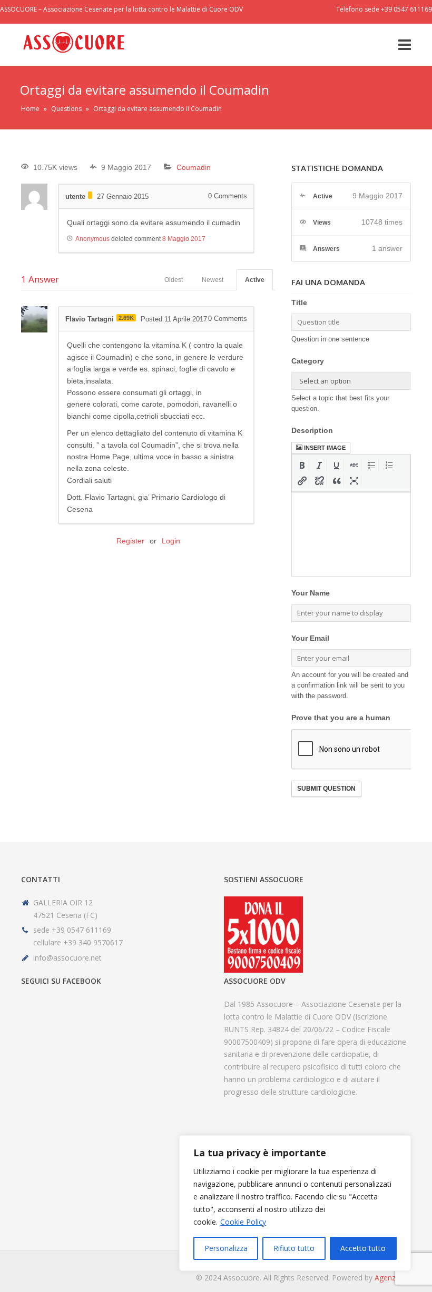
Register (130, 541)
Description (312, 430)
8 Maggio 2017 (183, 239)
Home (30, 108)
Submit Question (326, 788)
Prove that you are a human (340, 717)
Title (299, 302)
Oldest (173, 280)
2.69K (126, 318)
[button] (302, 465)
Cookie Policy (243, 1222)
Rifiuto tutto (294, 1248)
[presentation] (302, 465)
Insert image (325, 448)
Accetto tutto (363, 1248)
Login (171, 541)
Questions (66, 108)
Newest (212, 280)
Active (254, 280)
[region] (295, 1203)
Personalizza (226, 1248)
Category (307, 361)
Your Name (310, 593)
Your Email (310, 638)
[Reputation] (90, 195)
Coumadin (193, 167)
